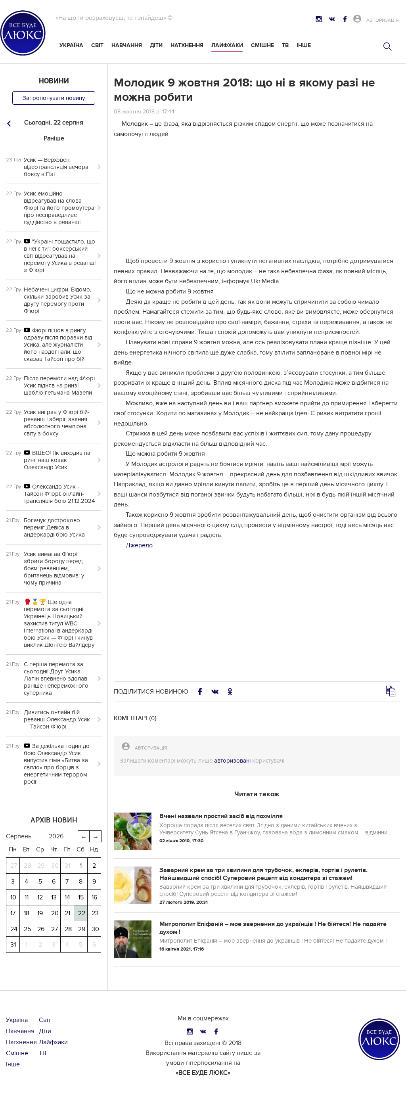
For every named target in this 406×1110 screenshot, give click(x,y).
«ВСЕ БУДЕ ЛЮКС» (203, 1073)
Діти (156, 45)
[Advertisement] (257, 200)
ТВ (285, 45)
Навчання (126, 45)
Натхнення (186, 45)
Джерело (139, 545)
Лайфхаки (227, 45)
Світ (97, 45)
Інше (304, 45)
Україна (71, 45)
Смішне (262, 45)
